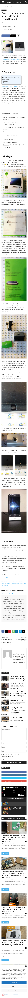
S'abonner (23, 781)
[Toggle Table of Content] (18, 77)
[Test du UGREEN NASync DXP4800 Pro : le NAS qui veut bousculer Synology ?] (5, 678)
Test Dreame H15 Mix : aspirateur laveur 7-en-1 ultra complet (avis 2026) (17, 719)
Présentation (6, 79)
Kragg (2, 841)
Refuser (14, 986)
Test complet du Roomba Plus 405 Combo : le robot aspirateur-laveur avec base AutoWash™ (13, 837)
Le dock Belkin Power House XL (9, 86)
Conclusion (5, 82)
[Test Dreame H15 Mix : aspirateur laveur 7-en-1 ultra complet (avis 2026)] (5, 719)
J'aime (24, 771)
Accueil (2, 6)
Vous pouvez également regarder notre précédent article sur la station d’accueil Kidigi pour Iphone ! (13, 583)
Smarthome (16, 6)
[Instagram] (6, 593)
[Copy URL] (23, 631)
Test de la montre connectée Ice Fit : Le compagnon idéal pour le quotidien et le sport (13, 909)
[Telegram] (20, 631)
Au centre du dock (6, 373)
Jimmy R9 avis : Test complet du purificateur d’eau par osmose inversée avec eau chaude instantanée (17, 710)
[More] (18, 35)
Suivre (24, 775)
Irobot (3, 833)
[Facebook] (2, 593)
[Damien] (2, 23)
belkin (7, 590)
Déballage (5, 81)
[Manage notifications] (3, 995)
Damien (6, 22)
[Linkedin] (16, 631)
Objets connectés (9, 6)
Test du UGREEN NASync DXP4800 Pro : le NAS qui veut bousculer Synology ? (17, 678)
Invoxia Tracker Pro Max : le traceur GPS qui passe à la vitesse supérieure (18, 702)
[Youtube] (13, 593)
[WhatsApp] (13, 631)
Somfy (3, 937)
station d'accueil (20, 590)
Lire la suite (5, 853)
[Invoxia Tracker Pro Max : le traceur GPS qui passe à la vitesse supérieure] (5, 702)
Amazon (3, 869)
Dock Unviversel (12, 590)
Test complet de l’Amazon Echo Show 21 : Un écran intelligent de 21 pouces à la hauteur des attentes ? (13, 873)
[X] (9, 593)
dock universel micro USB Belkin (10, 59)
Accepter (14, 982)
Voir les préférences (14, 991)
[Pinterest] (9, 631)
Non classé (4, 697)
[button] (26, 966)
